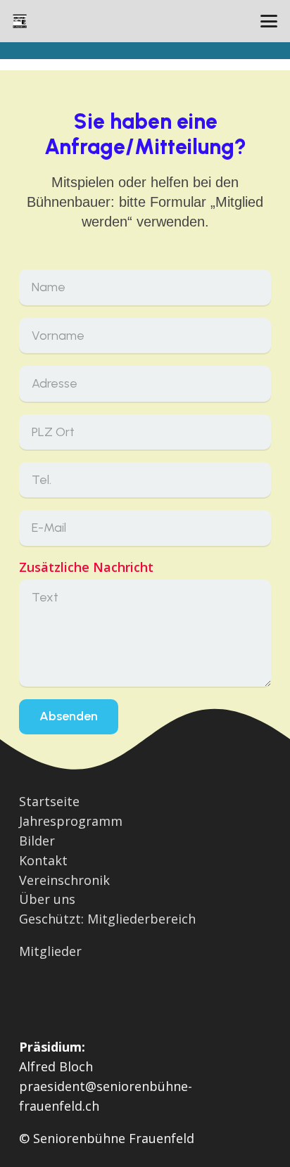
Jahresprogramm (70, 820)
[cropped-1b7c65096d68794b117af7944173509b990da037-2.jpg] (20, 21)
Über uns (47, 899)
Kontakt (43, 860)
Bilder (37, 840)
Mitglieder (50, 951)
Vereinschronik (64, 880)
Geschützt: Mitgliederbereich (107, 918)
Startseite (49, 801)
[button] (269, 21)
